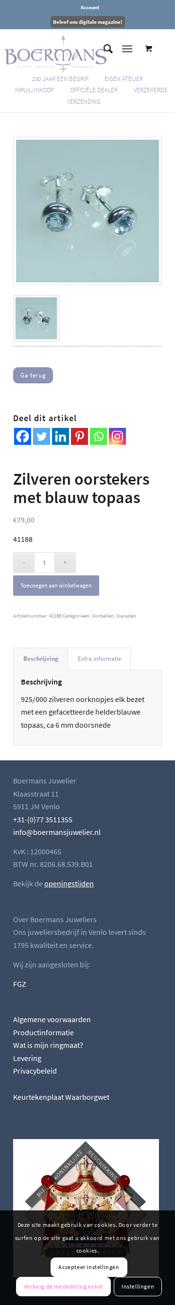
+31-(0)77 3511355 (42, 819)
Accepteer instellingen (88, 1267)
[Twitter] (41, 436)
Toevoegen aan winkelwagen (56, 585)
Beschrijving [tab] (40, 658)
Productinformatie (43, 1032)
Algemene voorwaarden (52, 1019)
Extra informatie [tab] (99, 658)
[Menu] (127, 49)
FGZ (19, 984)
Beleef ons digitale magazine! (87, 21)
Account (90, 7)
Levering (27, 1058)
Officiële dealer (94, 90)
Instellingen (138, 1286)
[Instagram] (117, 436)
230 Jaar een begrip (60, 79)
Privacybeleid (35, 1071)
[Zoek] (103, 49)
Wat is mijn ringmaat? (48, 1045)
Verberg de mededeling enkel (63, 1286)
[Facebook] (22, 436)
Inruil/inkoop (34, 90)
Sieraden (126, 615)
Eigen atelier (124, 79)
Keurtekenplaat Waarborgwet (61, 1097)
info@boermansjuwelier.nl (57, 832)
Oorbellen (103, 615)
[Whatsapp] (98, 436)
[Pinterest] (79, 436)
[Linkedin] (60, 436)
